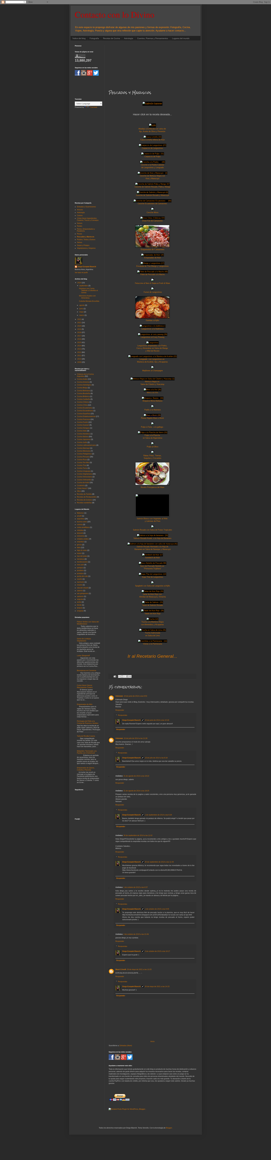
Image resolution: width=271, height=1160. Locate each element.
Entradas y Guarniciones (86, 207)
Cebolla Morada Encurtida (89, 301)
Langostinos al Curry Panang (152, 337)
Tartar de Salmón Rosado (152, 605)
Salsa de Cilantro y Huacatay (152, 384)
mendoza (80, 559)
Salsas (79, 242)
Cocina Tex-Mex (83, 463)
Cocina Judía (82, 442)
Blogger (169, 1128)
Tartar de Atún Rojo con (152, 594)
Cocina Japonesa (83, 439)
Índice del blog (79, 38)
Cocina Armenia (83, 382)
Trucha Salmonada (152, 633)
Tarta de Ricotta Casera (86, 736)
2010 (79, 359)
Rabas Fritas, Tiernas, (152, 456)
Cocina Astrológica (84, 385)
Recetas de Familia (84, 494)
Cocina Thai (81, 465)
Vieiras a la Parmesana (152, 644)
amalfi (79, 516)
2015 (79, 342)
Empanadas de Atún (152, 258)
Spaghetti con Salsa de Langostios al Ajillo (152, 586)
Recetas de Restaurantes (86, 497)
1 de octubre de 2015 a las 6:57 (136, 887)
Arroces (80, 210)
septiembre (83, 286)
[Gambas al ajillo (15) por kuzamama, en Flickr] (152, 318)
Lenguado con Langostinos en (152, 359)
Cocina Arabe (82, 379)
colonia (80, 525)
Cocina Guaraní (83, 425)
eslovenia (80, 536)
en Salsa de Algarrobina (152, 438)
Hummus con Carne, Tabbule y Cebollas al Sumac (88, 290)
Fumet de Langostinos (153, 292)
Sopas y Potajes (83, 245)
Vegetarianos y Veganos (86, 248)
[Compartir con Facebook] (127, 676)
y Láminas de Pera (152, 521)
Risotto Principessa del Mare (152, 487)
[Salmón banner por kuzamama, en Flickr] (152, 103)
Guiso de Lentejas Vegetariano (84, 640)
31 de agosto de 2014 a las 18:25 (136, 791)
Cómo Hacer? (82, 488)
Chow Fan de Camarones (152, 221)
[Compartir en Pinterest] (130, 676)
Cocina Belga (82, 388)
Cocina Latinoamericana (86, 445)
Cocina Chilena (83, 402)
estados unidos (83, 539)
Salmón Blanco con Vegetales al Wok (152, 518)
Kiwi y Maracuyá (152, 178)
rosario (79, 585)
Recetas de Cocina (111, 38)
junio (81, 309)
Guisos (79, 223)
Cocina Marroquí (83, 448)
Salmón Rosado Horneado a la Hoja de (152, 547)
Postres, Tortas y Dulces (86, 240)
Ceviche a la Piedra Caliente (152, 165)
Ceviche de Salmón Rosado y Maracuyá (152, 195)
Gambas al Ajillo (152, 320)
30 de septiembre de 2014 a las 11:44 (159, 862)
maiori (79, 553)
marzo (82, 315)
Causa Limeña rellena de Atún (152, 140)
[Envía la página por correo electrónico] (115, 676)
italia (79, 548)
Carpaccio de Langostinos (152, 148)
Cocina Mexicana (83, 451)
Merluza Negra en (152, 382)
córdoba (80, 530)
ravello (79, 579)
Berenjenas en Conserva (86, 671)
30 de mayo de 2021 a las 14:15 (157, 987)
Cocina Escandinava (85, 411)
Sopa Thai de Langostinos (152, 577)
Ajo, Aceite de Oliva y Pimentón (152, 131)
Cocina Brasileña (83, 393)
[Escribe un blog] (122, 676)
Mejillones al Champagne (152, 371)
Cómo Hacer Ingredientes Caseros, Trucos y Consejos (88, 219)
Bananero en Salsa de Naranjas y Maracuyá (153, 549)
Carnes (80, 215)
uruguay (80, 611)
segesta (80, 599)
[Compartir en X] (124, 676)
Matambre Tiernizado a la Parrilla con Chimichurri (87, 752)
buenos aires (82, 522)
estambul (80, 542)
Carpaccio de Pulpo (152, 156)
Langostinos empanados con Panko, (152, 346)
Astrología (128, 38)
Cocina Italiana (82, 437)
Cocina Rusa (82, 460)
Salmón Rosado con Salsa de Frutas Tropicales (152, 530)
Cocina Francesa (83, 419)
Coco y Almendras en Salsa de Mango (152, 348)
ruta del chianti (82, 588)
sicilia (79, 602)
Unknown (119, 696)
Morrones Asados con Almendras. (87, 297)
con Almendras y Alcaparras (152, 624)
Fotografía (94, 38)
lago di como (82, 550)
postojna (80, 573)
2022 (79, 319)
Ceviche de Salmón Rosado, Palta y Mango (152, 187)
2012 (79, 352)
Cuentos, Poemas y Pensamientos (152, 38)
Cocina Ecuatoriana (84, 408)
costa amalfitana (83, 527)
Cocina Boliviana (83, 391)
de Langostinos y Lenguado (152, 167)
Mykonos (80, 513)
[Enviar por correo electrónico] (119, 676)
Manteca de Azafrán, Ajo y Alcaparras (152, 362)
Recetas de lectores (84, 500)
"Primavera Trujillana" (152, 569)
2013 (79, 349)
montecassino (82, 562)
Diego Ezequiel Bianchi (131, 720)
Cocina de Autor (83, 483)
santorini (80, 596)
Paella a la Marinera (152, 410)
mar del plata (82, 556)
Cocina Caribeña (83, 399)
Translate (93, 107)
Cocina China (82, 405)
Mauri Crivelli (120, 969)
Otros (79, 491)
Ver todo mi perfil (81, 273)
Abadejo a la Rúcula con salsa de (152, 129)
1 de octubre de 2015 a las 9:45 (157, 909)
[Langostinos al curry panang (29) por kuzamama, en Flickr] (152, 334)
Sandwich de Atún (152, 558)
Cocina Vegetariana (84, 474)
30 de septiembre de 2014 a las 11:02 (138, 835)
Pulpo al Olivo (152, 447)
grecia (79, 545)
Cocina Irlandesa (83, 434)
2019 (79, 329)
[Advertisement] (152, 64)
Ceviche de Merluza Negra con (152, 176)
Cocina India (82, 431)
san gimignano (82, 593)
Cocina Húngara (83, 428)
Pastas (79, 226)
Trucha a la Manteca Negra (152, 622)
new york (80, 565)
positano (80, 570)
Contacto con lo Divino (114, 14)
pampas (80, 568)
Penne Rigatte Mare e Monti (152, 418)
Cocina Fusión (82, 422)
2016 (79, 339)
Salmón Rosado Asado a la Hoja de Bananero (152, 538)
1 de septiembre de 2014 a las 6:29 (158, 815)
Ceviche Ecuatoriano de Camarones (152, 204)
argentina (80, 519)
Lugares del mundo (180, 38)
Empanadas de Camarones (152, 249)
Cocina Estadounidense (86, 416)
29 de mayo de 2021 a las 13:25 (139, 969)
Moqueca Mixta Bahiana (152, 401)
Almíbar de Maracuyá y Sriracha (152, 597)
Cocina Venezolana (84, 477)
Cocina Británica (83, 396)
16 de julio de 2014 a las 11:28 (135, 738)
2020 (79, 326)
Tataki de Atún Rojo (152, 613)
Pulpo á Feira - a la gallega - (152, 427)
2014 (79, 346)
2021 (79, 323)
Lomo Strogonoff (83, 656)
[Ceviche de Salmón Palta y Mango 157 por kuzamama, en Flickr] (152, 184)
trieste (79, 605)
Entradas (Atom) (126, 1046)
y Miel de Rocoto (152, 351)
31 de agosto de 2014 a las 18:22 (136, 776)
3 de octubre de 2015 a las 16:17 (157, 951)
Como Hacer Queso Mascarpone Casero (85, 686)
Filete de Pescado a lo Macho (152, 274)
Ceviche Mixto (152, 212)
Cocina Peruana (83, 457)
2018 (79, 332)
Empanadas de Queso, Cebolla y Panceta (86, 769)
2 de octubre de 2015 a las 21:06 (136, 934)
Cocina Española (83, 414)
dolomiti (80, 533)
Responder (119, 710)
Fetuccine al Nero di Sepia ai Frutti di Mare (152, 283)
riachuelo (80, 582)
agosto (82, 305)
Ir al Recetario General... (152, 656)
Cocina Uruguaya (83, 471)
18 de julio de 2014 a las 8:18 (156, 758)
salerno (80, 591)
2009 (79, 362)
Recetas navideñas (84, 503)
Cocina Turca (82, 468)
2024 (79, 283)
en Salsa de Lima (152, 635)
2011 (79, 356)
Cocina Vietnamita (84, 480)
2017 (79, 336)
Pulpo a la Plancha (152, 435)
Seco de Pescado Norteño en (152, 566)
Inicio (152, 1041)
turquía (79, 608)
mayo (81, 312)
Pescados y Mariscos (85, 237)
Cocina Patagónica (84, 454)
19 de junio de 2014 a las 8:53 (135, 696)
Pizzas (79, 234)
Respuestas (122, 715)
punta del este (82, 576)
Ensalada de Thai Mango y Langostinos (152, 266)
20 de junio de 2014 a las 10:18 (157, 720)
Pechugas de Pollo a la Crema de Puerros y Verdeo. (88, 722)
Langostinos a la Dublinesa (152, 329)
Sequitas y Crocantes (152, 458)
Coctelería (81, 485)
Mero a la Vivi (152, 393)
